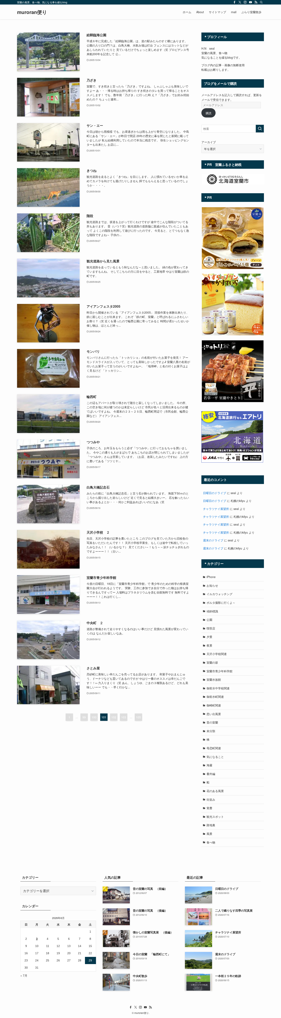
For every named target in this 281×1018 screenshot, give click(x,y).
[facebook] (234, 2)
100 (94, 717)
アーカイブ (208, 142)
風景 (209, 834)
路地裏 (211, 825)
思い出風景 (214, 714)
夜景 (209, 645)
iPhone (211, 577)
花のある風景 (215, 791)
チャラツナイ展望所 (216, 509)
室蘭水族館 (214, 679)
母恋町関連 (214, 748)
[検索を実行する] (260, 129)
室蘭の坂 (212, 662)
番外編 (211, 774)
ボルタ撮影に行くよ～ (221, 602)
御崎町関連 (214, 705)
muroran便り (32, 11)
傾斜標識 (212, 611)
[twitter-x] (240, 2)
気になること (215, 757)
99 (84, 717)
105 (138, 717)
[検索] (261, 2)
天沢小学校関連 (217, 654)
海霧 (209, 765)
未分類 (211, 731)
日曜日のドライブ (214, 493)
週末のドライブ (213, 540)
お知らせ (212, 585)
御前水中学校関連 (218, 688)
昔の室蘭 (212, 722)
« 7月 (23, 975)
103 (123, 717)
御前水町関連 (215, 697)
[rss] (256, 2)
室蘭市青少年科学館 (219, 671)
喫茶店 (211, 628)
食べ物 (211, 842)
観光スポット (215, 816)
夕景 (209, 637)
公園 (209, 620)
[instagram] (245, 2)
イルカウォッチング (219, 594)
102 (113, 717)
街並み (211, 799)
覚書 (209, 808)
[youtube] (250, 2)
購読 (208, 113)
